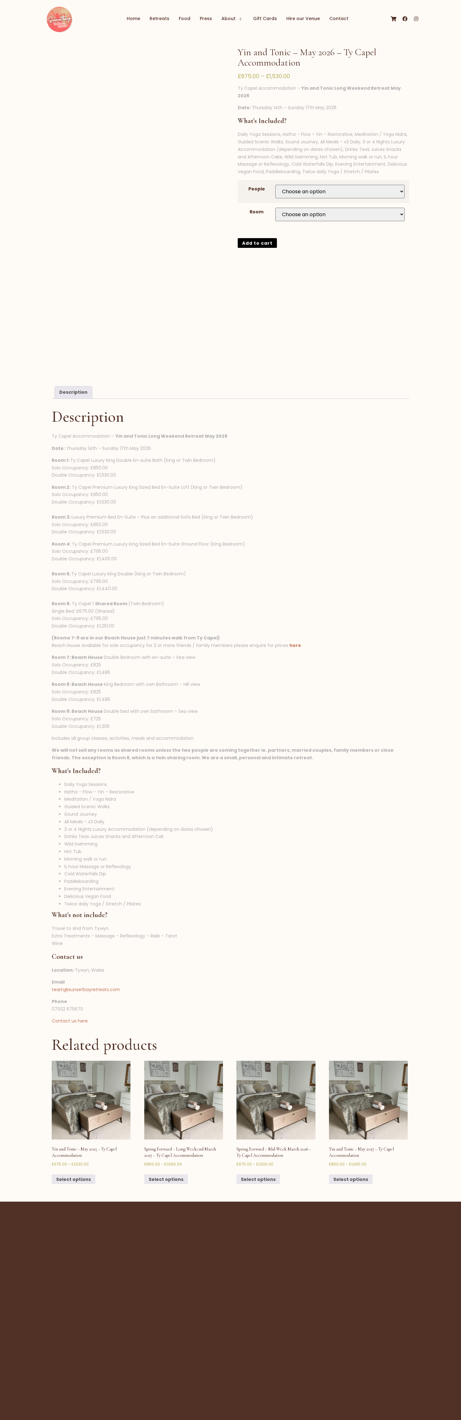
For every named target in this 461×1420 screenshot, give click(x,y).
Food (184, 18)
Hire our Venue (303, 18)
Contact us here (70, 1021)
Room (256, 212)
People (256, 189)
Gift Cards (265, 18)
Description (73, 392)
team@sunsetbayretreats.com (86, 989)
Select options (73, 1179)
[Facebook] (404, 18)
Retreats (159, 18)
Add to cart (257, 243)
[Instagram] (416, 18)
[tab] (73, 392)
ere (297, 645)
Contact (338, 18)
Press (206, 18)
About (228, 18)
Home (133, 18)
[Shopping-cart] (393, 18)
